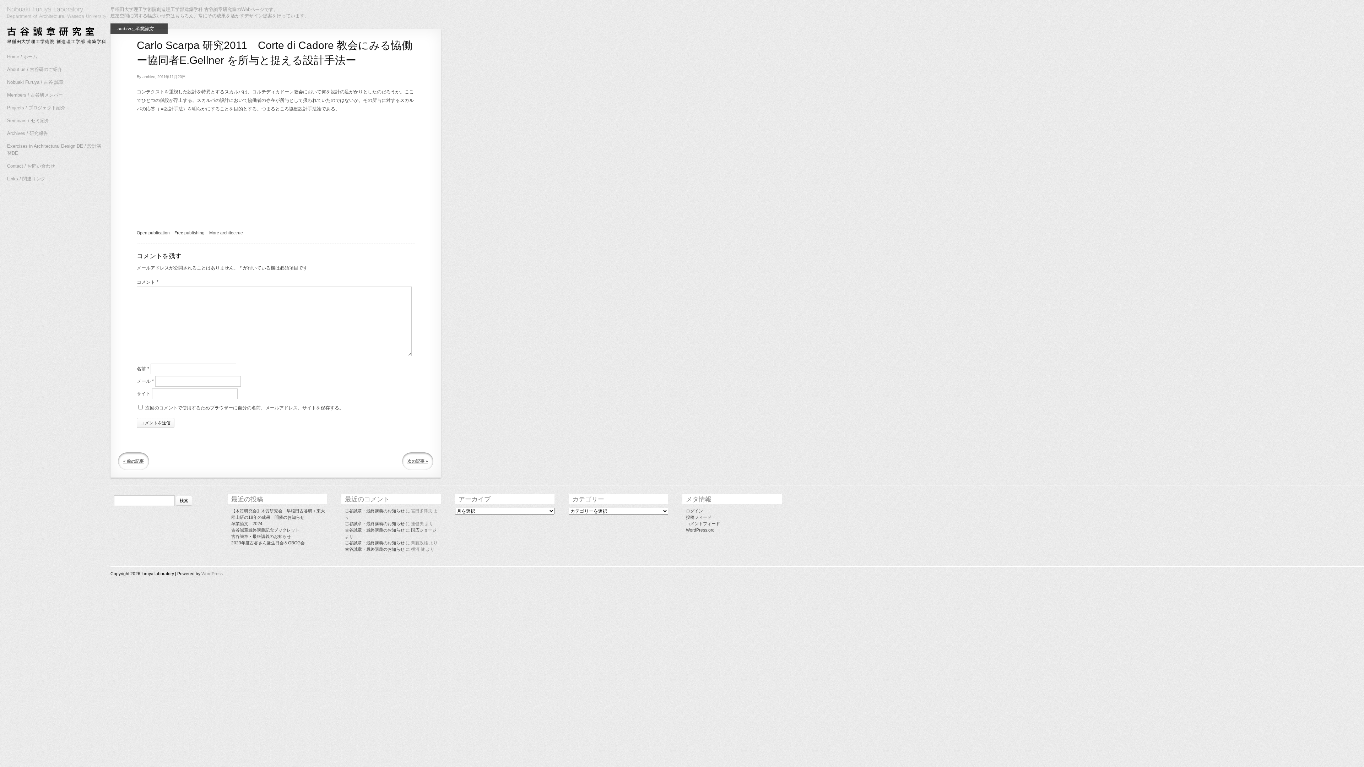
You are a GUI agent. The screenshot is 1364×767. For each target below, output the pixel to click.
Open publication (153, 232)
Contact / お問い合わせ (31, 166)
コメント (147, 282)
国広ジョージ (424, 530)
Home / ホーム (22, 56)
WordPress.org (700, 530)
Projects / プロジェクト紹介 (36, 107)
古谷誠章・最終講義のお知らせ (261, 536)
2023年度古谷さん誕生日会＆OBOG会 (268, 542)
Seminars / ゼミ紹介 (28, 120)
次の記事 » (417, 461)
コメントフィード (703, 523)
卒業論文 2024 (246, 523)
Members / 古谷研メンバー (35, 95)
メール (145, 381)
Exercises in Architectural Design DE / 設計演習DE (54, 149)
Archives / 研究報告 (27, 133)
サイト (144, 393)
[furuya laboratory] (53, 26)
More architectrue (226, 232)
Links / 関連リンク (26, 178)
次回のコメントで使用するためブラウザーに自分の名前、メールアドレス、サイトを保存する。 (244, 407)
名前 (143, 368)
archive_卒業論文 (135, 28)
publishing (194, 232)
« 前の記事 (133, 461)
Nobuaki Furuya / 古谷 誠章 (35, 82)
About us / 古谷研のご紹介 (34, 69)
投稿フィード (698, 517)
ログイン (694, 510)
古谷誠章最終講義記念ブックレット (265, 530)
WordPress (212, 573)
